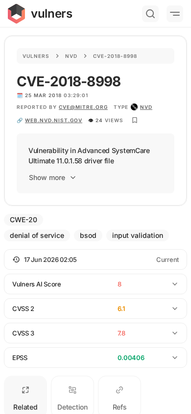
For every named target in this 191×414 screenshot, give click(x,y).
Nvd (71, 56)
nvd (146, 107)
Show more (47, 177)
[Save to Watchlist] (134, 120)
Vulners (36, 56)
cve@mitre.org (83, 107)
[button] (95, 259)
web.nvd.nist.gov (53, 120)
